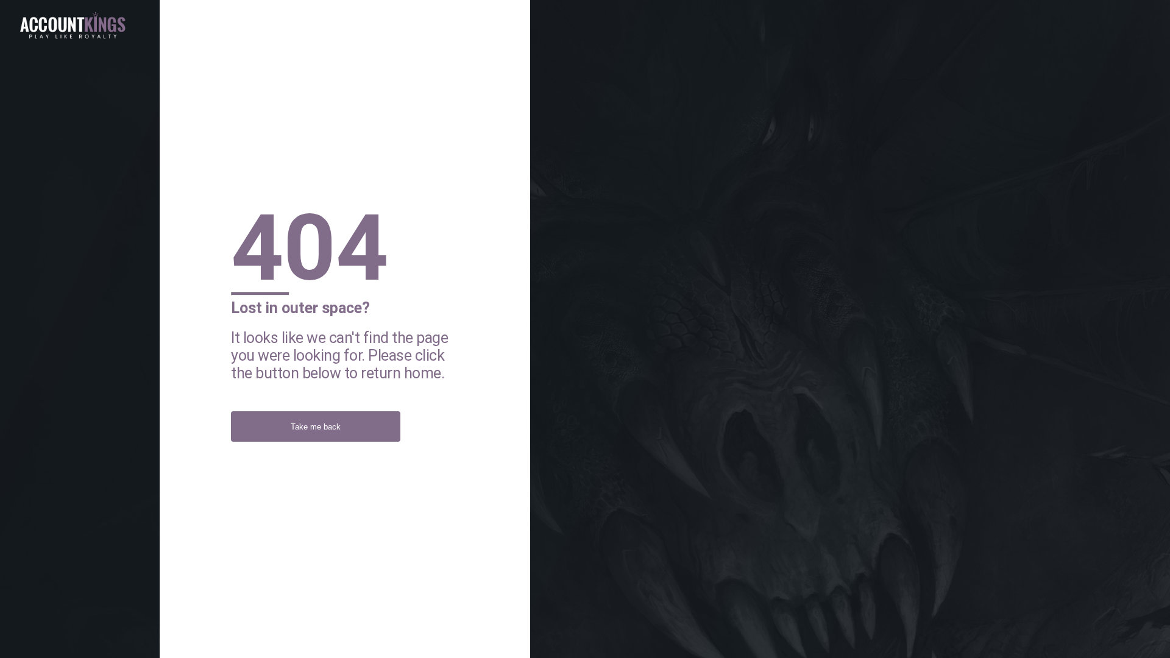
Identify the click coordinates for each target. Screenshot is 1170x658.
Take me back (316, 426)
